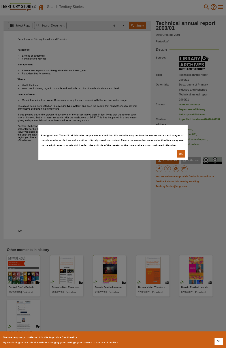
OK (181, 154)
